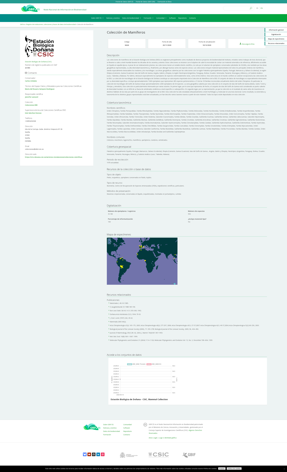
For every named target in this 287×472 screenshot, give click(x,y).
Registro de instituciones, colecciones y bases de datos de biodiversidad (51, 24)
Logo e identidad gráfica (167, 438)
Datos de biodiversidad (130, 18)
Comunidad (160, 18)
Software (172, 18)
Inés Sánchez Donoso (33, 113)
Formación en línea (164, 2)
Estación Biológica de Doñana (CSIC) (38, 62)
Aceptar (222, 468)
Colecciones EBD (31, 105)
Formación (147, 18)
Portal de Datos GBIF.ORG (145, 2)
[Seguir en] (85, 454)
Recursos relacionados (276, 43)
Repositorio (182, 18)
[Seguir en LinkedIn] (98, 454)
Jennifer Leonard (31, 97)
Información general (276, 30)
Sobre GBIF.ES (96, 18)
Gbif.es (22, 24)
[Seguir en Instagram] (102, 454)
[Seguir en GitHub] (94, 454)
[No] (284, 469)
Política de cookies (234, 468)
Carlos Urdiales (31, 81)
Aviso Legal (153, 438)
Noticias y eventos (113, 18)
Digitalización (276, 34)
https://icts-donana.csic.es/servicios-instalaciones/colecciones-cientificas (53, 157)
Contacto (192, 18)
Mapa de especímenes (276, 39)
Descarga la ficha (248, 44)
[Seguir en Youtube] (89, 454)
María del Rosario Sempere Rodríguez (39, 89)
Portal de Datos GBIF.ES (124, 2)
